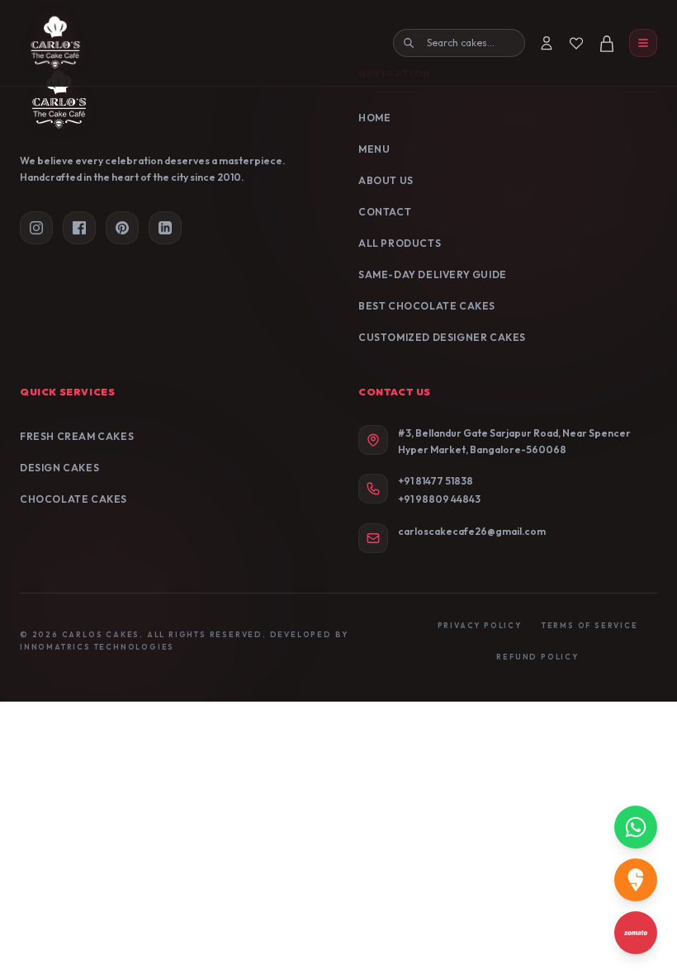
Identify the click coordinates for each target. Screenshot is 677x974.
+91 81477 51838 (435, 481)
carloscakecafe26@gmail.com (472, 531)
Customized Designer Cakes (442, 337)
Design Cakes (59, 467)
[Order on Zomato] (635, 932)
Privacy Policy (480, 625)
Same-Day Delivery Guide (432, 274)
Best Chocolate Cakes (426, 306)
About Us (386, 180)
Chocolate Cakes (73, 499)
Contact (384, 212)
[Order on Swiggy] (635, 879)
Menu (374, 149)
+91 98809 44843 (439, 499)
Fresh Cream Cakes (77, 436)
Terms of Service (590, 625)
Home (374, 117)
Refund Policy (537, 656)
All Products (399, 243)
